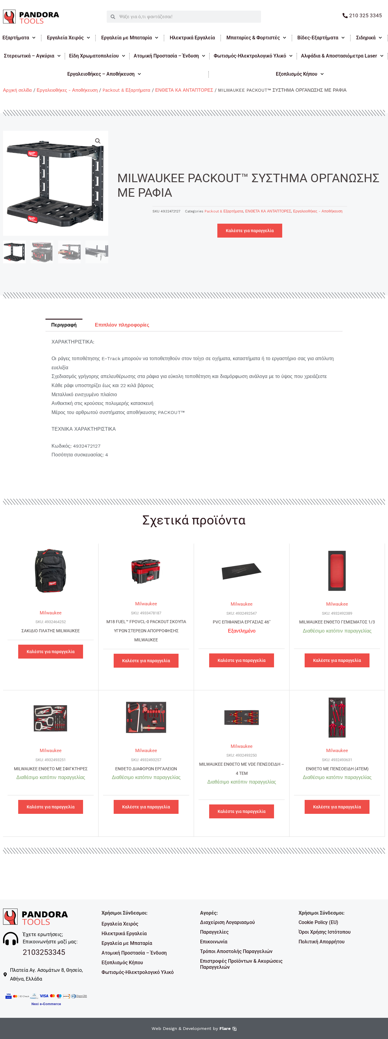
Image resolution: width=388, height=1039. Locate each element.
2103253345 (44, 952)
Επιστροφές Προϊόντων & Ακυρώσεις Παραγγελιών (241, 964)
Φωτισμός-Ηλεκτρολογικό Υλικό (250, 56)
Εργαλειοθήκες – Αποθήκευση (101, 74)
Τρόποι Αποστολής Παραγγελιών (236, 951)
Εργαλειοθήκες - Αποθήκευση (67, 90)
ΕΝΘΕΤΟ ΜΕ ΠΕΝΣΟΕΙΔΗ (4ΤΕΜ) (337, 768)
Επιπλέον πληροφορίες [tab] (122, 325)
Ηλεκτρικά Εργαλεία (192, 38)
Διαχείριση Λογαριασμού (227, 922)
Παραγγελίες (214, 932)
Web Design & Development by (191, 1028)
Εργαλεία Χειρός (65, 38)
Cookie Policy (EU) (318, 922)
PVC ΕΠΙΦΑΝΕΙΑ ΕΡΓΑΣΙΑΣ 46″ (241, 622)
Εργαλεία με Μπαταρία (126, 38)
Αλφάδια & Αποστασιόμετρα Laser (339, 56)
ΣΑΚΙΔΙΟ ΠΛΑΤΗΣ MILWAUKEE (51, 630)
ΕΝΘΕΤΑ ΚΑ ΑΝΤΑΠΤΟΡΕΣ (184, 90)
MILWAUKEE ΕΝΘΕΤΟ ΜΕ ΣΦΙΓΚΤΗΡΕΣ (51, 768)
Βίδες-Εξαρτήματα (317, 38)
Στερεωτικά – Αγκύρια (29, 56)
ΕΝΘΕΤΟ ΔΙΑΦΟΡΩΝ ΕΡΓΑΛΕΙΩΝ (146, 768)
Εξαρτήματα (15, 38)
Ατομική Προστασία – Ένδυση (166, 56)
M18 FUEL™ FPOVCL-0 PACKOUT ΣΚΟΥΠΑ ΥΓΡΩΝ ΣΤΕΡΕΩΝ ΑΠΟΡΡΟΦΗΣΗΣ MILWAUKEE (146, 630)
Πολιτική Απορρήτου (322, 942)
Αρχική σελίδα (17, 90)
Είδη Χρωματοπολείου (94, 56)
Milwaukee (51, 613)
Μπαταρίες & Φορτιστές (253, 38)
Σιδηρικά (366, 38)
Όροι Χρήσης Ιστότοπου (325, 932)
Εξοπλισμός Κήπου (122, 962)
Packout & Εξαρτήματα (126, 90)
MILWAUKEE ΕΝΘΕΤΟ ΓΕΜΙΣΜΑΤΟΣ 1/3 (337, 622)
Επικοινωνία (213, 942)
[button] (97, 141)
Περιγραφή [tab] (64, 325)
